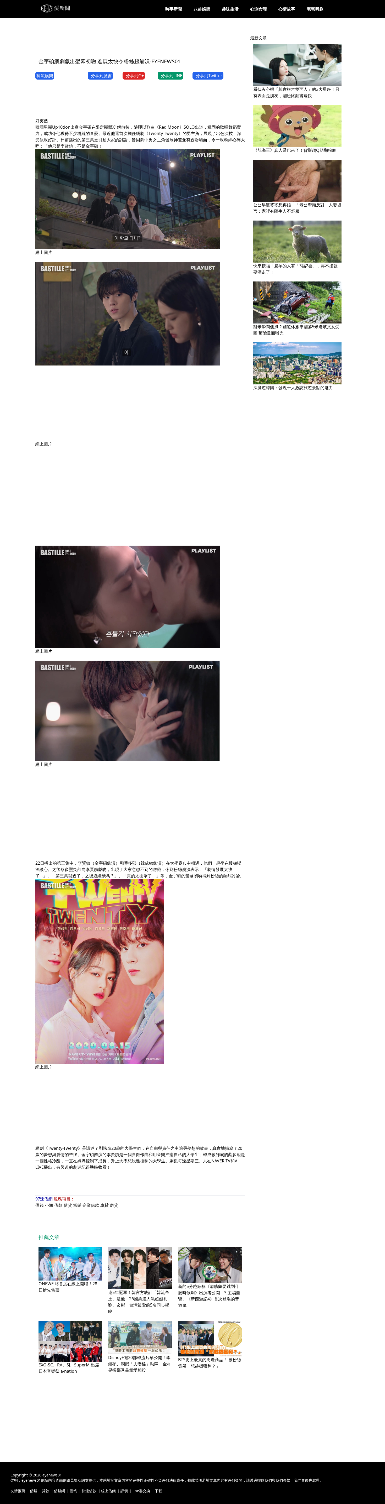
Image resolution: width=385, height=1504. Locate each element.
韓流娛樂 (44, 76)
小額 (49, 1205)
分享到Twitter (209, 76)
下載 (158, 1490)
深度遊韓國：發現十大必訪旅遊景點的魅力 (293, 387)
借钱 (73, 1490)
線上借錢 (108, 1490)
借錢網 (59, 1490)
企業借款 (90, 1205)
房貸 (114, 1205)
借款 (58, 1205)
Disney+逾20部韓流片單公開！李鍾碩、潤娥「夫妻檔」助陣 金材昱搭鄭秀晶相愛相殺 (139, 1364)
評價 (124, 1490)
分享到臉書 (101, 76)
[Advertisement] (130, 41)
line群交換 (141, 1490)
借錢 (39, 1205)
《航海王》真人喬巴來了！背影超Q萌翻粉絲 (294, 150)
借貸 (68, 1205)
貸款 (45, 1490)
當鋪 (77, 1205)
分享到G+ (135, 76)
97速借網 (44, 1199)
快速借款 (89, 1490)
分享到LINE (171, 76)
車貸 (104, 1205)
